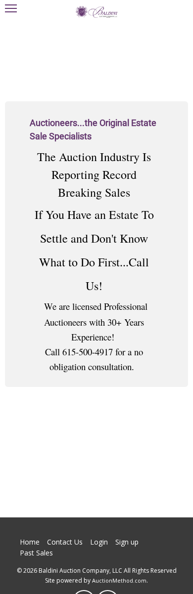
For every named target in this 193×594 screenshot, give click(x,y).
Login (99, 542)
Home (30, 542)
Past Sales (36, 552)
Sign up (127, 542)
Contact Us (65, 542)
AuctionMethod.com (119, 580)
